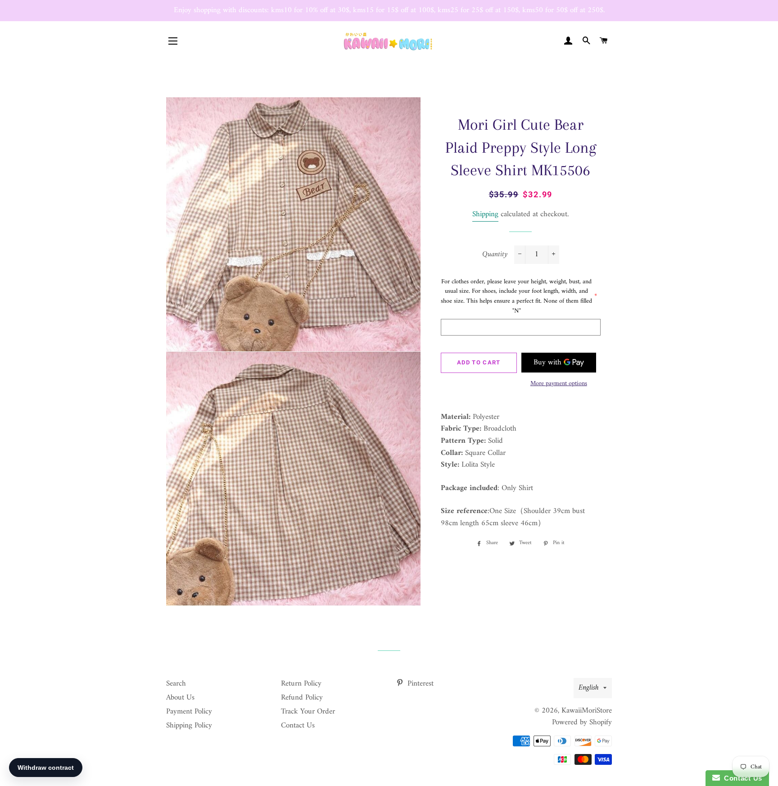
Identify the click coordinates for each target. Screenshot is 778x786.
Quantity (494, 255)
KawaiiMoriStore (586, 711)
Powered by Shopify (582, 722)
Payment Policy (189, 711)
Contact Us (298, 725)
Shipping (485, 214)
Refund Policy (302, 697)
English (589, 688)
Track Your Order (308, 711)
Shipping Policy (189, 725)
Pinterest (419, 684)
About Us (180, 697)
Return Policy (301, 684)
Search (176, 684)
